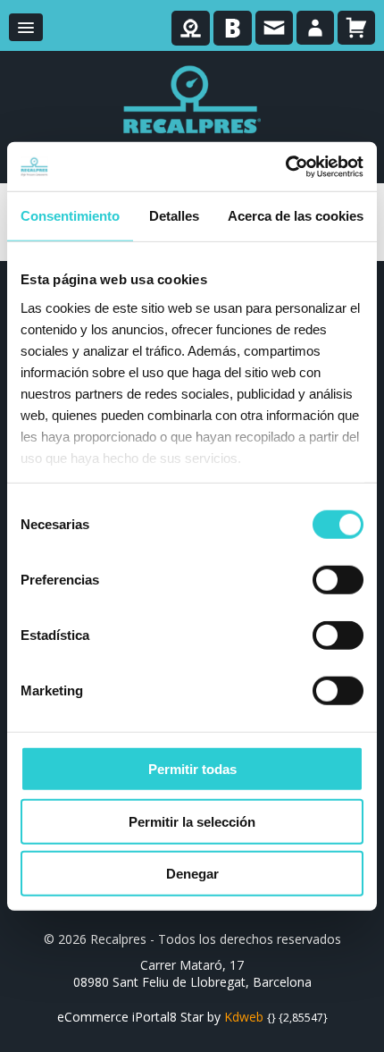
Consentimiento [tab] (70, 215)
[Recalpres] (192, 99)
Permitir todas (192, 769)
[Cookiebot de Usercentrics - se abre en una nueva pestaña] (285, 166)
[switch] (338, 580)
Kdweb (243, 1016)
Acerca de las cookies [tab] (295, 215)
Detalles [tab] (174, 215)
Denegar (192, 873)
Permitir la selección (192, 821)
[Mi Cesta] (356, 28)
